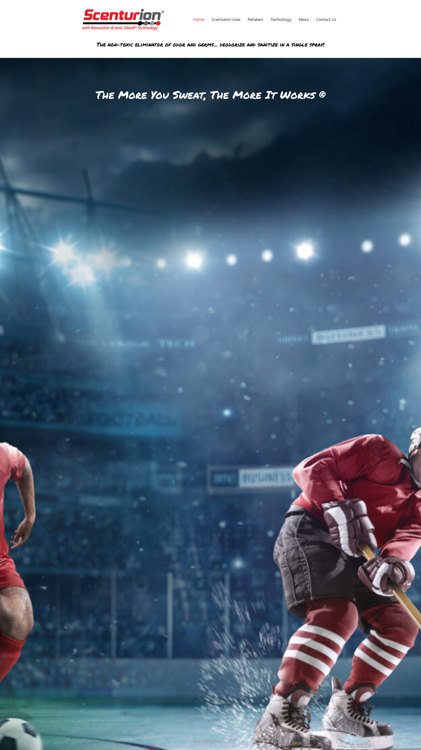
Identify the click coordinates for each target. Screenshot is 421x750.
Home (198, 19)
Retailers (255, 19)
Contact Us (326, 19)
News (304, 19)
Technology (281, 19)
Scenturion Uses (225, 19)
